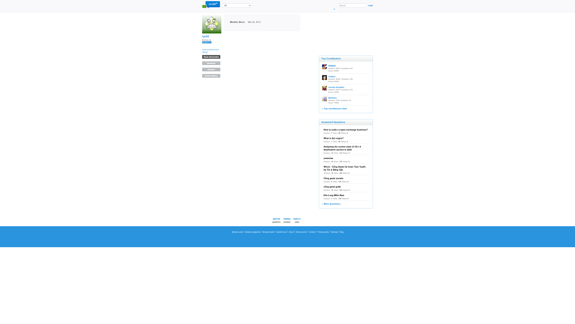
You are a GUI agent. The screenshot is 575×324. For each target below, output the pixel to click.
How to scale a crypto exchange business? (346, 129)
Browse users (237, 232)
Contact (312, 232)
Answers (211, 69)
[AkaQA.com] (211, 4)
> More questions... (332, 203)
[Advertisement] (341, 29)
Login (370, 5)
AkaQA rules (281, 232)
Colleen (331, 76)
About (291, 232)
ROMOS (332, 65)
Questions (211, 63)
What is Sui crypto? (334, 138)
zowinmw (328, 158)
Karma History (211, 75)
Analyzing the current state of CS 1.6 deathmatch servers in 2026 (342, 148)
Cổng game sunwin (333, 178)
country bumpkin (336, 87)
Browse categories (252, 232)
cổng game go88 (332, 186)
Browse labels (268, 232)
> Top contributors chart (334, 108)
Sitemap (334, 232)
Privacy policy (323, 232)
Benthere (332, 97)
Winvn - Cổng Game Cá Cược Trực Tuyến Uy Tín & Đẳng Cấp (345, 168)
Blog (342, 232)
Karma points (301, 232)
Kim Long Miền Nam (334, 195)
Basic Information (211, 57)
